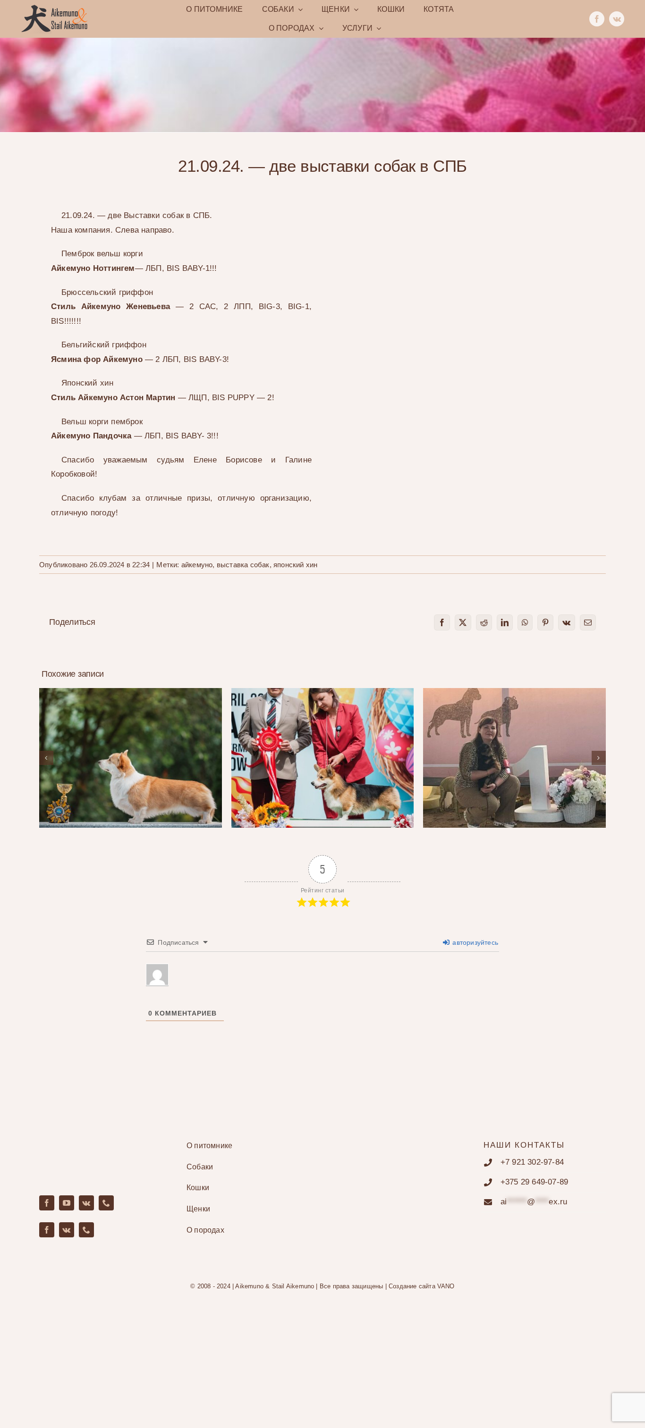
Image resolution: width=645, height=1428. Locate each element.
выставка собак (243, 565)
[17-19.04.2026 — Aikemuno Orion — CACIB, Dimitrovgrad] (322, 758)
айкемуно (197, 565)
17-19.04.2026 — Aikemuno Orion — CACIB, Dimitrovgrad (323, 744)
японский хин (295, 565)
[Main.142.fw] (54, 8)
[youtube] (66, 1202)
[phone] (106, 1202)
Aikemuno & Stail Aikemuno (274, 1286)
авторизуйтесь (474, 942)
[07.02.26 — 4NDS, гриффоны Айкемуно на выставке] (514, 758)
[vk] (616, 18)
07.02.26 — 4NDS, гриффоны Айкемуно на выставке (514, 744)
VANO (446, 1286)
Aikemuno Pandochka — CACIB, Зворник (130, 749)
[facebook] (596, 18)
